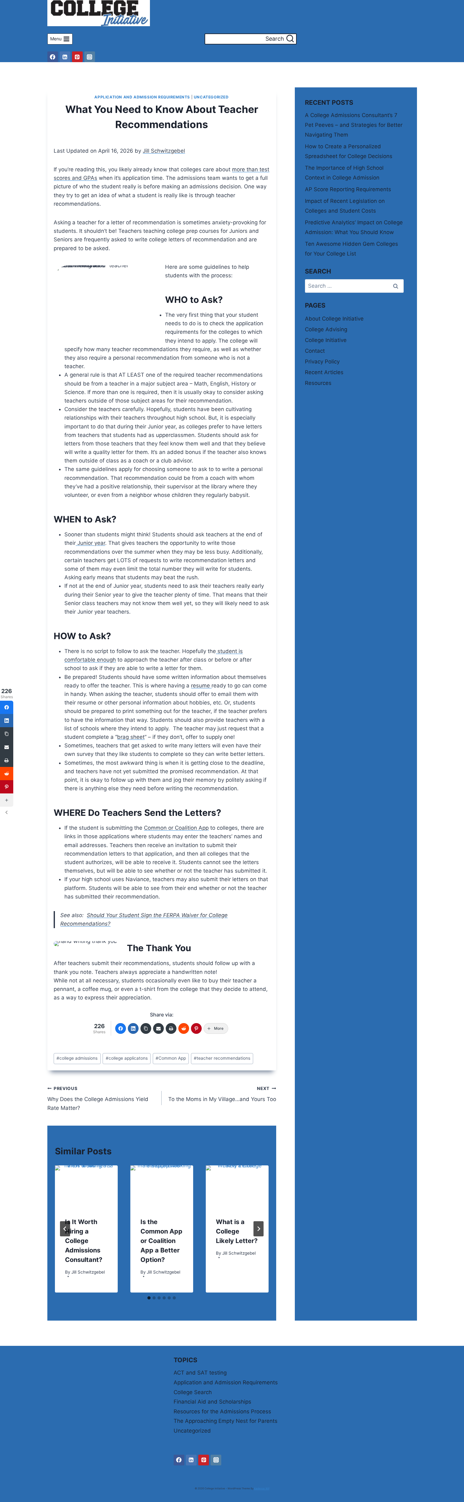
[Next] (258, 1228)
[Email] (158, 1028)
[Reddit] (183, 1028)
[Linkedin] (65, 56)
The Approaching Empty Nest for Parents (225, 1421)
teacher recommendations (222, 1058)
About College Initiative (334, 318)
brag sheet (131, 737)
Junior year (90, 543)
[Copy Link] (145, 1028)
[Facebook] (52, 56)
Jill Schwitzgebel (164, 151)
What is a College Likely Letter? (237, 1231)
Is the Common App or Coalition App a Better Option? (161, 1241)
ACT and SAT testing (200, 1372)
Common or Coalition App (176, 828)
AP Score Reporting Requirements (348, 189)
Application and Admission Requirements (142, 97)
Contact (315, 351)
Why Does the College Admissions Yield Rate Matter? (97, 1098)
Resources (318, 383)
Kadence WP (262, 1488)
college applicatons (127, 1058)
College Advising (326, 329)
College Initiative (326, 340)
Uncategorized (211, 97)
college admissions (77, 1058)
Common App (171, 1058)
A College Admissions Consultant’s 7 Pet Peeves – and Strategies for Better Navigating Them (353, 125)
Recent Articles (324, 372)
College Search (193, 1392)
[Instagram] (89, 56)
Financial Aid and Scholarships (212, 1402)
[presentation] (86, 1186)
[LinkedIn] (133, 1028)
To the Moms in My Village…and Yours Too (222, 1094)
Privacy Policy (322, 361)
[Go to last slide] (65, 1228)
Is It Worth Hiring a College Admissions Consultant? (83, 1241)
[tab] (149, 1297)
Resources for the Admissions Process (222, 1411)
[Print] (171, 1028)
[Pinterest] (77, 56)
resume (201, 685)
